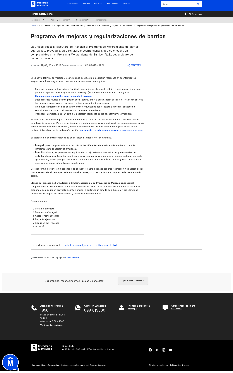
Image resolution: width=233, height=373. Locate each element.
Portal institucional (42, 13)
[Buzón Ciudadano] (133, 281)
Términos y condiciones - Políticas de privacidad (169, 365)
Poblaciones (81, 20)
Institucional (72, 3)
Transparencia (101, 20)
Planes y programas (59, 20)
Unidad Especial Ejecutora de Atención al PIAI (90, 245)
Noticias (98, 3)
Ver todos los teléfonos (51, 325)
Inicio (33, 25)
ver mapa (132, 308)
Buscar (198, 4)
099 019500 (94, 310)
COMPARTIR (136, 65)
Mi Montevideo (195, 14)
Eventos (126, 3)
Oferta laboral (112, 3)
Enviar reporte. (72, 257)
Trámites (86, 3)
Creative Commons (98, 365)
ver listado (176, 308)
